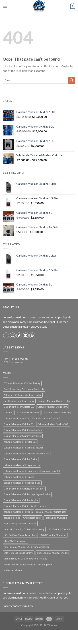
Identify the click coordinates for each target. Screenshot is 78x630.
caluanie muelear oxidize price (19, 476)
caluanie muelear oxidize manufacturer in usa (26, 453)
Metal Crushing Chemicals (53, 535)
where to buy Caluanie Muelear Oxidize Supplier (28, 564)
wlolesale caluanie (13, 570)
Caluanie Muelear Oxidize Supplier (21, 500)
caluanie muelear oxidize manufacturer (23, 447)
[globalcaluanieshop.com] (39, 6)
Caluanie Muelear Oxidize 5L (46, 418)
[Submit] (71, 80)
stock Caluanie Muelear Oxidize (53, 552)
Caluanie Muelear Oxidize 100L (53, 424)
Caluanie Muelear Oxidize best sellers (23, 430)
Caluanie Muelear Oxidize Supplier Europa (25, 506)
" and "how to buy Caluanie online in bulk (24, 389)
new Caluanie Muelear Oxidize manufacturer (26, 546)
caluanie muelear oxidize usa (18, 511)
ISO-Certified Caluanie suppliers (20, 535)
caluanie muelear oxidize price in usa (22, 482)
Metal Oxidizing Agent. (15, 541)
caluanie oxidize (12, 517)
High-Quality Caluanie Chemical (20, 523)
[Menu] (5, 6)
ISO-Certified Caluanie (59, 529)
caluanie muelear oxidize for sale (20, 441)
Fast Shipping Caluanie (56, 517)
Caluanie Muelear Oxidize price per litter (24, 488)
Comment (17, 362)
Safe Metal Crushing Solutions (18, 552)
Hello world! (20, 358)
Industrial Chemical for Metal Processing (24, 529)
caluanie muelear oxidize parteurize (22, 465)
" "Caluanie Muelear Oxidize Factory (22, 383)
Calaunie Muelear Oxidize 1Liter (54, 401)
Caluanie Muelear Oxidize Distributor (23, 435)
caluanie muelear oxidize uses (51, 511)
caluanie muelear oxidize (16, 418)
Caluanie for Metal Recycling (57, 412)
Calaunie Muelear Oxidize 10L (19, 406)
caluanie (8, 412)
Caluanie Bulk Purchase (27, 412)
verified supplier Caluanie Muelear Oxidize (25, 558)
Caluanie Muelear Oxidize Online (20, 459)
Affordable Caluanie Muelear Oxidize (23, 395)
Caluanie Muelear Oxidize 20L (19, 424)
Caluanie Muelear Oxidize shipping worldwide (27, 494)
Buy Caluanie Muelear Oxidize (19, 401)
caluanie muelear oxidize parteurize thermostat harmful (32, 471)
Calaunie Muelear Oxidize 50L (52, 406)
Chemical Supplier (32, 517)
